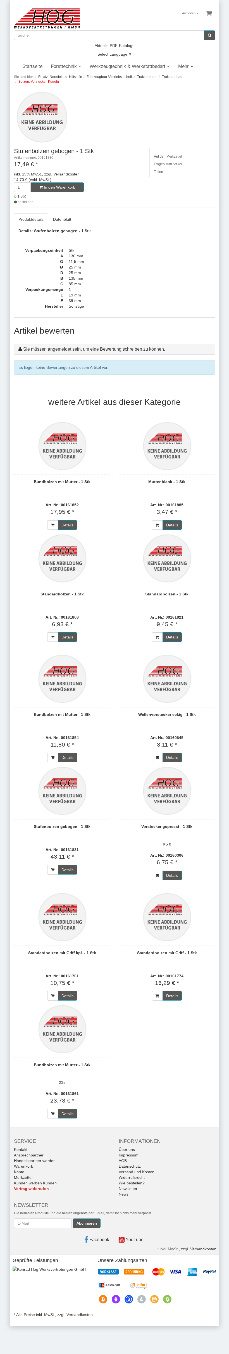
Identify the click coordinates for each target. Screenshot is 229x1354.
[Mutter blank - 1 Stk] (167, 445)
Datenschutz (130, 1166)
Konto (19, 1172)
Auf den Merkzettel (168, 156)
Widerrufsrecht (132, 1177)
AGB (123, 1160)
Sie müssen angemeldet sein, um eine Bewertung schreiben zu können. (94, 349)
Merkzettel (23, 1177)
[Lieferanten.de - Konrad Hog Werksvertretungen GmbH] (49, 1269)
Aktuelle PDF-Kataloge (115, 45)
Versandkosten (203, 1249)
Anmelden (189, 13)
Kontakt (20, 1149)
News (123, 1194)
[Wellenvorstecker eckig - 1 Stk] (167, 678)
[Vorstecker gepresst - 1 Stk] (167, 790)
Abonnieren (87, 1223)
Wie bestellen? (132, 1183)
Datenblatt (62, 219)
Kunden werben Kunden (35, 1183)
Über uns (127, 1149)
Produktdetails (31, 219)
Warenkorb (23, 1166)
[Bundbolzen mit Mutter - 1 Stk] (62, 445)
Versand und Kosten (136, 1172)
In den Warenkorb (59, 187)
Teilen (158, 172)
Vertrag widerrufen (31, 1188)
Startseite (32, 66)
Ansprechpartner (29, 1155)
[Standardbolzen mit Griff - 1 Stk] (167, 917)
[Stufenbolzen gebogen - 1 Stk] (62, 790)
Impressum (129, 1155)
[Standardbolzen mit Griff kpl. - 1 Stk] (62, 917)
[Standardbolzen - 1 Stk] (62, 558)
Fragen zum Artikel (168, 164)
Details (67, 525)
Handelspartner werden (35, 1160)
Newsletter (128, 1188)
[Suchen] (209, 35)
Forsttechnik (64, 66)
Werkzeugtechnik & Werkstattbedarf (128, 66)
